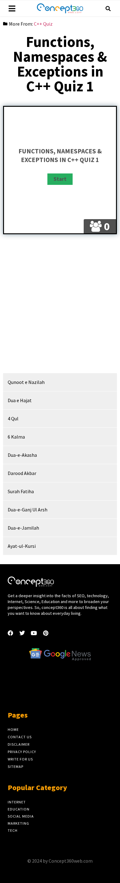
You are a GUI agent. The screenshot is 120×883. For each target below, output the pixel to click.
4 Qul (13, 418)
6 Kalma (16, 437)
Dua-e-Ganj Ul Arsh (27, 509)
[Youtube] (34, 633)
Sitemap (15, 766)
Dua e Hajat (20, 400)
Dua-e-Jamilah (23, 528)
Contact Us (20, 737)
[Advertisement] (60, 307)
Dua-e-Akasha (22, 455)
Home (13, 729)
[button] (108, 8)
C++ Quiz (43, 24)
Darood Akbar (22, 473)
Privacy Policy (22, 751)
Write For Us (20, 759)
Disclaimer (19, 744)
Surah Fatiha (21, 491)
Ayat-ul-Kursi (22, 546)
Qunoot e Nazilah (26, 382)
